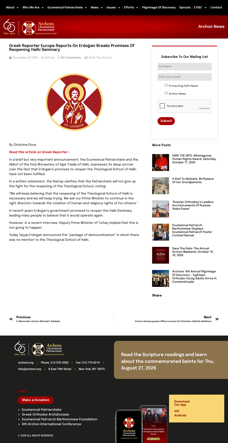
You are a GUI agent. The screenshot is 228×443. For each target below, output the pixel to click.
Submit (166, 121)
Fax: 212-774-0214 (88, 362)
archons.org (25, 362)
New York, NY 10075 (92, 369)
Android (180, 415)
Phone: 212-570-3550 (54, 362)
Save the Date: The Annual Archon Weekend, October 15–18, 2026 (193, 252)
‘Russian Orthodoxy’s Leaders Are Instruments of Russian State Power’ (193, 205)
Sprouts (185, 7)
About (10, 7)
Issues (111, 7)
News (95, 7)
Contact (216, 7)
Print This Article (100, 57)
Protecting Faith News (183, 86)
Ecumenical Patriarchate (65, 7)
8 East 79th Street (59, 369)
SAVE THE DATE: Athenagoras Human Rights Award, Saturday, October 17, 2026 (194, 159)
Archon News (177, 94)
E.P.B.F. (198, 7)
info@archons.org (29, 369)
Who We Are (31, 7)
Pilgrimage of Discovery (159, 7)
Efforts (129, 7)
